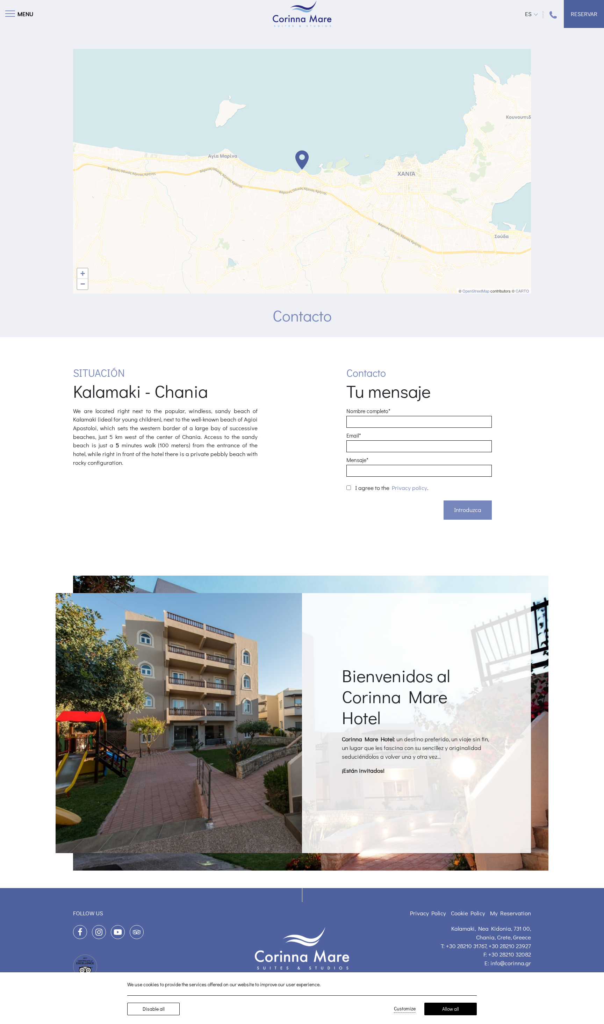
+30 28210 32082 (509, 954)
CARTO (522, 291)
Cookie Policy (468, 913)
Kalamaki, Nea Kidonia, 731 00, (491, 928)
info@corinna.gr (510, 963)
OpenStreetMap (475, 291)
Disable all (154, 1008)
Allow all (450, 1008)
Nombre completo (368, 410)
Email (353, 435)
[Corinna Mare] (302, 13)
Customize (405, 1008)
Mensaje (357, 459)
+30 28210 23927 (510, 946)
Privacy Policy (428, 913)
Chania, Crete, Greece (503, 937)
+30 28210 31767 (466, 946)
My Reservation (510, 913)
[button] (302, 160)
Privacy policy (409, 488)
